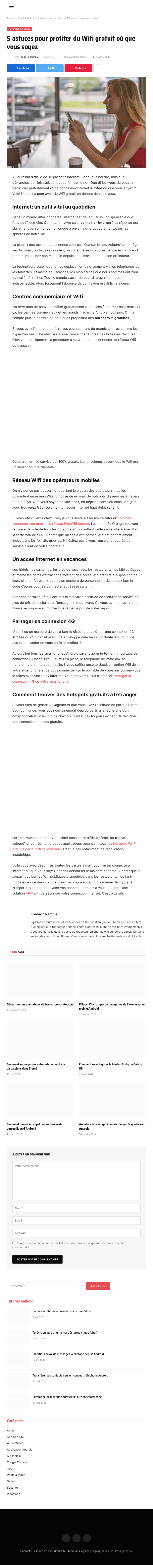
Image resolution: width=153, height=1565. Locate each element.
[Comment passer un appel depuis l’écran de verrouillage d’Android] (40, 1100)
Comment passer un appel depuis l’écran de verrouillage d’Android (34, 1126)
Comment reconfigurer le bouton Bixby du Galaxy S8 (110, 1066)
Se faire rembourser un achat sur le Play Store (61, 1311)
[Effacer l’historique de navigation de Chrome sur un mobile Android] (112, 980)
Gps (9, 1468)
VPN (29, 893)
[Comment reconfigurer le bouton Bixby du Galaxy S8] (112, 1040)
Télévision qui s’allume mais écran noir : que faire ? (65, 1332)
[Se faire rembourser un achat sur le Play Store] (18, 1316)
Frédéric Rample (29, 56)
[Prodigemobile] (76, 6)
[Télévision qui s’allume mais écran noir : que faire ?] (18, 1337)
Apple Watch (15, 1443)
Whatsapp (13, 1494)
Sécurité (12, 1487)
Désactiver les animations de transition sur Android (40, 1004)
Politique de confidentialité (49, 1550)
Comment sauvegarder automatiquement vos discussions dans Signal (36, 1066)
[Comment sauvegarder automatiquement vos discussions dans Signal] (40, 1040)
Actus (10, 1430)
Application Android (19, 1449)
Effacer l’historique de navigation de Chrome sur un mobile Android (112, 1006)
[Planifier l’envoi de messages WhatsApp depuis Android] (18, 1359)
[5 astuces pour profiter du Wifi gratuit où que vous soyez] (76, 122)
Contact (25, 1550)
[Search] (142, 6)
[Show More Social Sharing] (97, 68)
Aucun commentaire (75, 56)
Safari (11, 1481)
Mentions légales (78, 1550)
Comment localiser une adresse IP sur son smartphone (67, 1397)
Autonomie (14, 1455)
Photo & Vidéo (16, 1475)
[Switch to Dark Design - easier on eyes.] (136, 6)
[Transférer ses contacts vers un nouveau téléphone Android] (18, 1380)
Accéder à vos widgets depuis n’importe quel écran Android (111, 1126)
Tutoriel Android (26, 18)
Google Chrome (17, 1462)
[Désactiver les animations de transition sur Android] (40, 980)
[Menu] (11, 6)
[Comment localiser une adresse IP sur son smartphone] (18, 1401)
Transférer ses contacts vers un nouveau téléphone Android (70, 1375)
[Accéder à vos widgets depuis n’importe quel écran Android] (112, 1100)
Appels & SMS (16, 1436)
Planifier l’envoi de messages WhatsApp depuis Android (68, 1354)
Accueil (11, 18)
